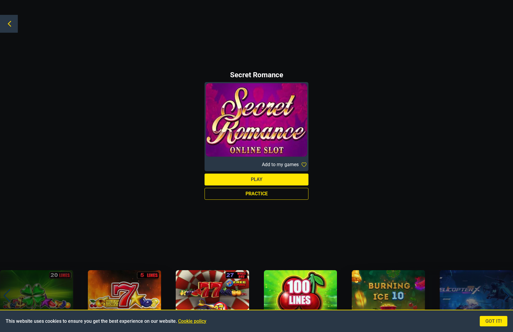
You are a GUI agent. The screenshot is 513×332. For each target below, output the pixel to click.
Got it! (493, 321)
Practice (257, 193)
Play (256, 179)
